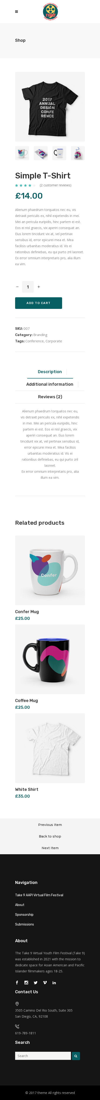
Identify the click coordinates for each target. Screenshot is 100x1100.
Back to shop (50, 836)
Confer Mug (27, 611)
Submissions (24, 924)
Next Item (50, 848)
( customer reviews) (55, 185)
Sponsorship (24, 915)
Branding (40, 334)
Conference (34, 341)
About (19, 905)
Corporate (54, 341)
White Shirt (26, 789)
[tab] (50, 372)
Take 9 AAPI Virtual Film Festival (39, 895)
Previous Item (50, 825)
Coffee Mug (26, 700)
